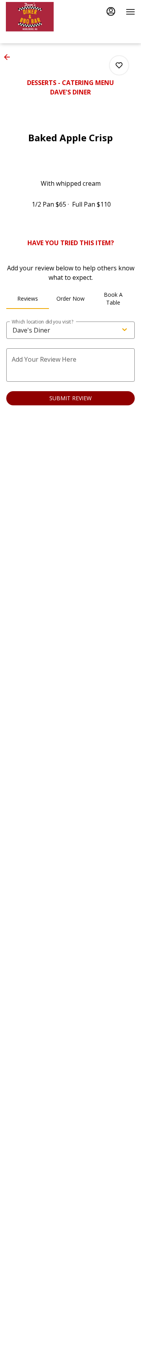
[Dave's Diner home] (41, 16)
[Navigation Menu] (130, 11)
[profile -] (111, 11)
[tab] (27, 298)
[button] (9, 57)
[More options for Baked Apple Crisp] (119, 65)
